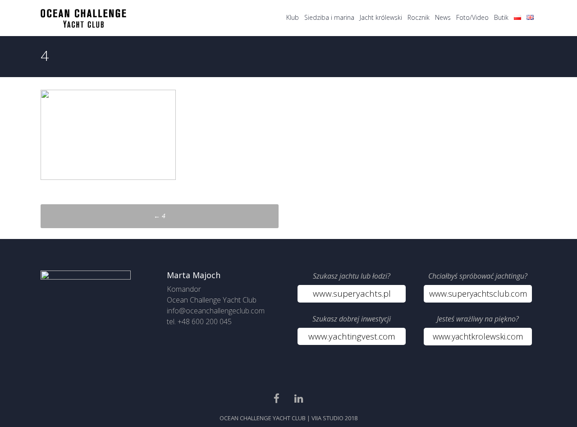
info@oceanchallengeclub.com (216, 311)
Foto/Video (472, 17)
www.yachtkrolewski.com (478, 336)
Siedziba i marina (329, 17)
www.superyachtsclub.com (478, 293)
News (443, 17)
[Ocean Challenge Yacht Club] (83, 25)
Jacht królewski (381, 17)
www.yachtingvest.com (351, 336)
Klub (292, 17)
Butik (501, 17)
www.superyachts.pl (352, 293)
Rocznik (419, 17)
